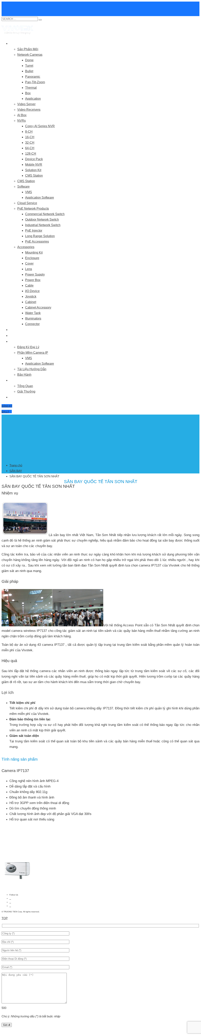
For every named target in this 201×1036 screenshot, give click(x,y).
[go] (40, 19)
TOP (5, 918)
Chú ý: (31, 1016)
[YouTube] (10, 902)
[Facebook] (10, 898)
